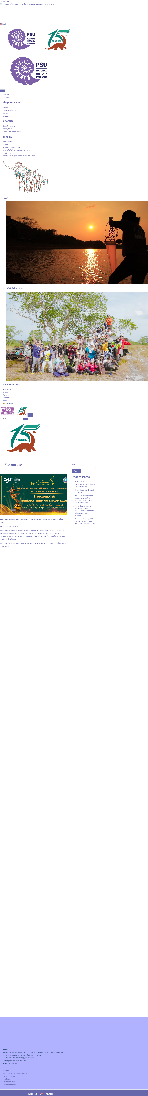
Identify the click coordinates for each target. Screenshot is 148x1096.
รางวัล (2, 526)
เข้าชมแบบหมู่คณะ (10, 1084)
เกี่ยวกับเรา (6, 97)
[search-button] (25, 419)
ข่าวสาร (5, 392)
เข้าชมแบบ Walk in (10, 1082)
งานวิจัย (5, 198)
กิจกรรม (6, 395)
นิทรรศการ (6, 398)
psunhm (14, 1063)
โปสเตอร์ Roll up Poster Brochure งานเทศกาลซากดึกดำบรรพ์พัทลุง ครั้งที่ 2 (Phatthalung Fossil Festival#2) (84, 510)
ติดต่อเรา (6, 400)
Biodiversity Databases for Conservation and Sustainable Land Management (85, 484)
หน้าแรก (6, 95)
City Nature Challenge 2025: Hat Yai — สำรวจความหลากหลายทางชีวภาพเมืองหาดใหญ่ (85, 521)
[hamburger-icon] (2, 91)
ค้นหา (74, 464)
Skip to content (5, 1)
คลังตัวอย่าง (7, 389)
